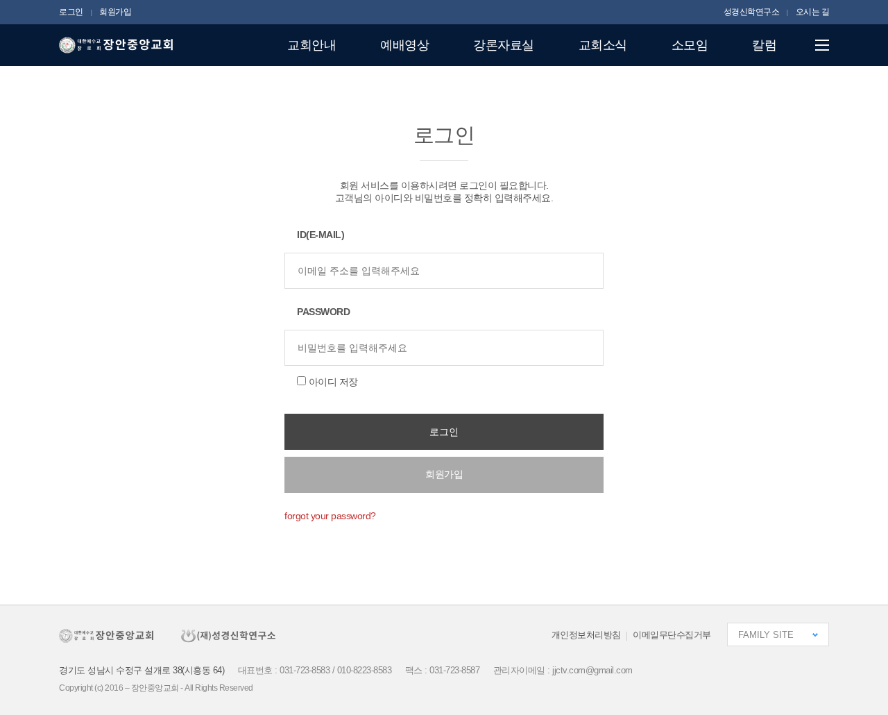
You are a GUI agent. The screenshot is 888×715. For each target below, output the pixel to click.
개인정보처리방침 (586, 635)
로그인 (71, 12)
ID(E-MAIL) (320, 234)
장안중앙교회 (116, 45)
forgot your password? (330, 515)
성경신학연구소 (752, 12)
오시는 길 (813, 12)
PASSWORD (323, 311)
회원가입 (115, 12)
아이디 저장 (333, 381)
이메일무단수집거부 (672, 635)
